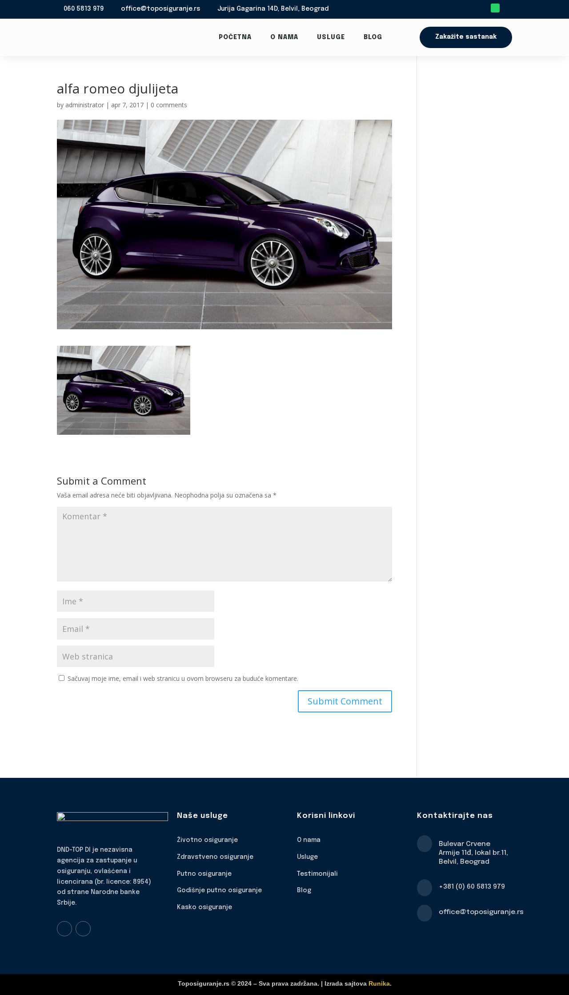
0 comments (169, 105)
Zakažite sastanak (466, 37)
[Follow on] (507, 8)
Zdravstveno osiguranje (215, 857)
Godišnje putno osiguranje (219, 890)
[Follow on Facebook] (64, 928)
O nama (284, 37)
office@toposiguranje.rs (160, 9)
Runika (379, 983)
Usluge (331, 37)
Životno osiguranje (207, 840)
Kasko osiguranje (204, 907)
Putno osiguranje (204, 874)
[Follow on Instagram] (83, 928)
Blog (373, 37)
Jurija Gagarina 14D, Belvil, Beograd (273, 9)
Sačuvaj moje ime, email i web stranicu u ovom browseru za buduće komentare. (183, 678)
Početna (235, 37)
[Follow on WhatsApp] (495, 8)
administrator (84, 105)
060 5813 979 (84, 9)
